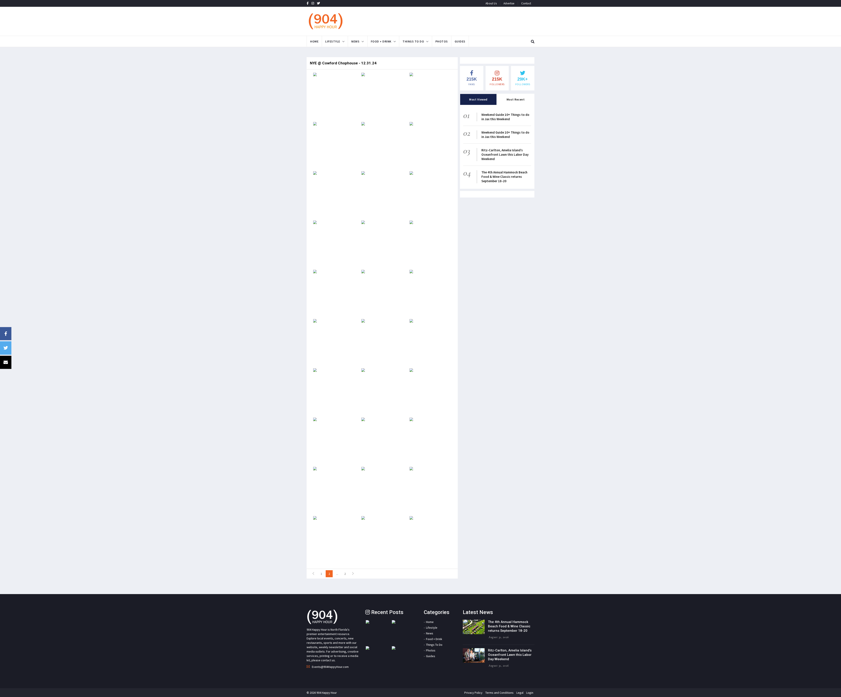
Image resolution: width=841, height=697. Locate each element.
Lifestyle (332, 41)
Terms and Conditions (499, 693)
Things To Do (413, 41)
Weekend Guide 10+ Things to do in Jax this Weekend (505, 117)
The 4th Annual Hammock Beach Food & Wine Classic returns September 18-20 (504, 176)
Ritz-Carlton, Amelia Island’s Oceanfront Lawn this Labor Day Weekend (504, 154)
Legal (519, 693)
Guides (460, 41)
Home (314, 41)
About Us (491, 3)
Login (529, 693)
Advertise (509, 3)
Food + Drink (381, 41)
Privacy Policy (473, 693)
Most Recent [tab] (516, 99)
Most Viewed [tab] (478, 99)
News (355, 41)
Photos (441, 41)
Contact (526, 3)
